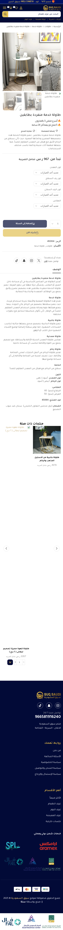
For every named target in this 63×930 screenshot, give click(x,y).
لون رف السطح (53, 179)
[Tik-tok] (17, 260)
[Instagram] (31, 260)
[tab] (56, 270)
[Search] (5, 14)
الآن (45, 261)
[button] (21, 8)
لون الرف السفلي (52, 190)
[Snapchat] (24, 260)
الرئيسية (57, 27)
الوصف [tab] (56, 269)
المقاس (57, 201)
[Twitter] (39, 260)
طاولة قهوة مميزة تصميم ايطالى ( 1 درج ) (16, 650)
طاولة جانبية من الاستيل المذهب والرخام (47, 459)
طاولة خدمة (37, 27)
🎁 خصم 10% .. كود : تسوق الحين (31, 2)
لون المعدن (55, 167)
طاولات (48, 27)
